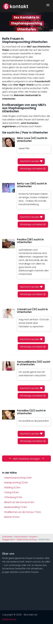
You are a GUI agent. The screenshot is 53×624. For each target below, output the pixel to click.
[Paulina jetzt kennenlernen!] (8, 243)
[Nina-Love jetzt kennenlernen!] (8, 142)
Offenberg (13, 497)
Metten (12, 517)
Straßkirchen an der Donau (22, 512)
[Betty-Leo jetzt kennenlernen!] (8, 187)
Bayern (33, 536)
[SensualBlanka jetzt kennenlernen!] (8, 366)
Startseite (7, 536)
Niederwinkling (15, 507)
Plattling (12, 487)
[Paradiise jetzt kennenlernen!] (8, 414)
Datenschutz (9, 619)
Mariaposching (16, 482)
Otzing (11, 492)
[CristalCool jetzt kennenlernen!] (8, 313)
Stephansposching (18, 477)
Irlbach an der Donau (19, 502)
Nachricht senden (30, 161)
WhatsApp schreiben (32, 168)
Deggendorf (8, 539)
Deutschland (21, 536)
